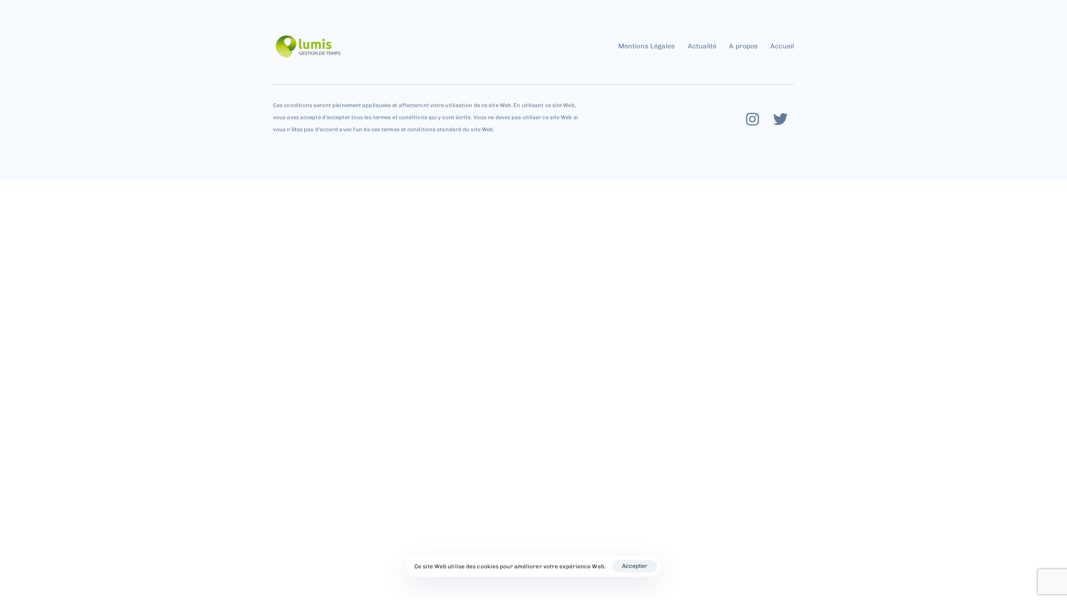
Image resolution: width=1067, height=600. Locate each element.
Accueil (782, 46)
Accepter (634, 566)
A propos (743, 46)
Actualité (702, 46)
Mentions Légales (646, 46)
